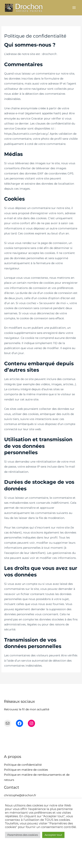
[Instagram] (31, 723)
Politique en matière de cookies (26, 769)
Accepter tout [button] (53, 834)
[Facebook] (19, 723)
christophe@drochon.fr (20, 795)
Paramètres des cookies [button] (22, 834)
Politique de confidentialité (23, 764)
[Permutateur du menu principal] (74, 8)
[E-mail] (7, 723)
